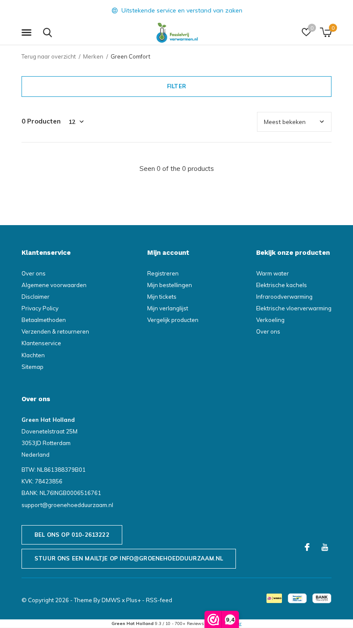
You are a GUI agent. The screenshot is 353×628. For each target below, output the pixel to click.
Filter (176, 86)
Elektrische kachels (281, 285)
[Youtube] (325, 547)
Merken (93, 56)
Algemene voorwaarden (54, 285)
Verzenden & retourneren (55, 331)
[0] (325, 32)
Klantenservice (41, 343)
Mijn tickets (161, 296)
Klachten (33, 355)
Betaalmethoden (44, 319)
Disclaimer (36, 296)
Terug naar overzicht (49, 56)
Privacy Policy (40, 308)
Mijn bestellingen (169, 285)
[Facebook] (307, 547)
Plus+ (133, 600)
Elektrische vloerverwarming (293, 308)
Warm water (272, 273)
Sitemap (32, 366)
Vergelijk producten (172, 319)
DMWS (111, 600)
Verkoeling (270, 319)
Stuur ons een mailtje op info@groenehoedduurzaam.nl (128, 558)
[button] (28, 32)
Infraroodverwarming (284, 296)
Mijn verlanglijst (167, 308)
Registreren (163, 273)
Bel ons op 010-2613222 (71, 534)
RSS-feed (159, 600)
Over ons (34, 273)
